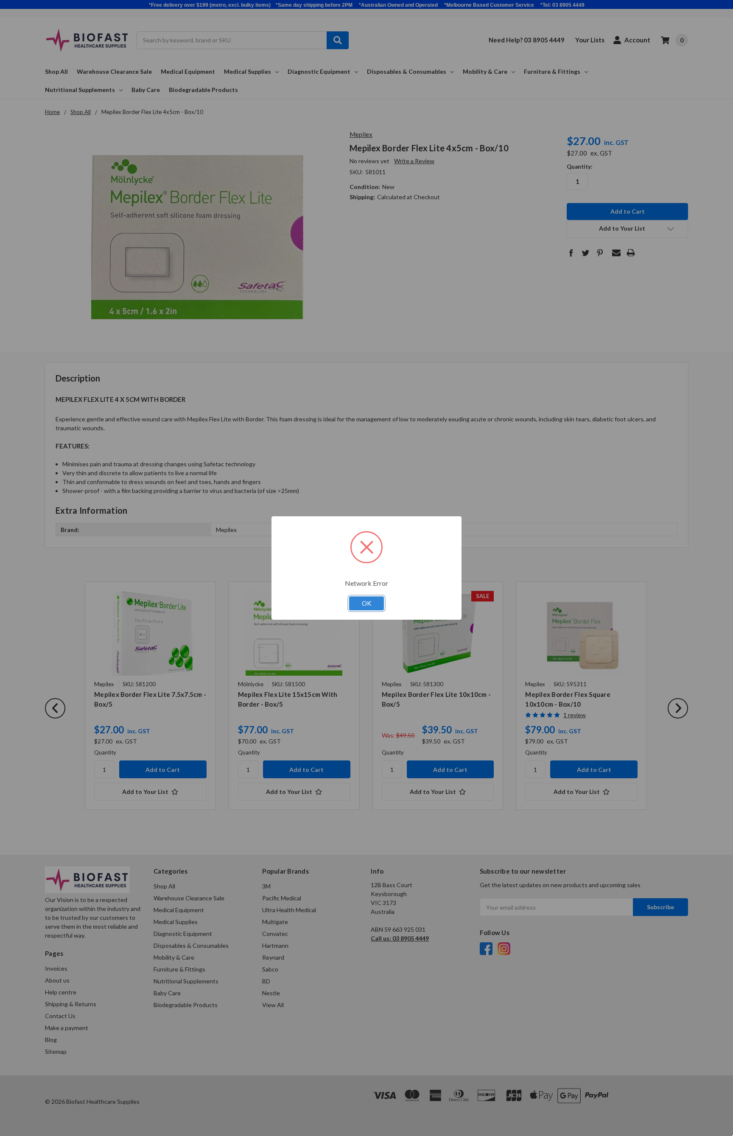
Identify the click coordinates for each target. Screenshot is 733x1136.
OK (366, 603)
